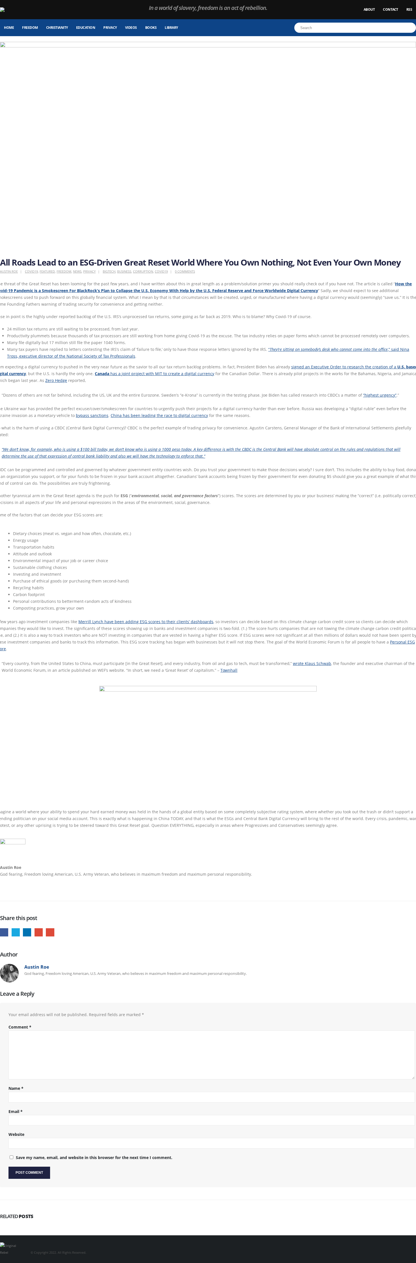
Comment (19, 1027)
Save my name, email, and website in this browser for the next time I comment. (94, 1157)
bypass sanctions (92, 415)
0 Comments (185, 271)
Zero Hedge (56, 380)
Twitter (16, 932)
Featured (47, 271)
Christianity (57, 27)
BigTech (109, 271)
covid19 (161, 271)
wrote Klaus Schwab (312, 663)
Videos (131, 27)
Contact (390, 9)
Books (151, 27)
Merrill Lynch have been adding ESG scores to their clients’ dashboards (145, 621)
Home (9, 27)
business (124, 271)
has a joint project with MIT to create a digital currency (154, 373)
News (77, 271)
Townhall (228, 670)
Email (50, 932)
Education (85, 27)
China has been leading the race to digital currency (159, 415)
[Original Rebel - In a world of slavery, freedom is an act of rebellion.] (16, 9)
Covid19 (31, 271)
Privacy (110, 27)
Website (16, 1134)
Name (15, 1088)
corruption (143, 271)
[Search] (411, 27)
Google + (39, 932)
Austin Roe (9, 271)
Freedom (30, 27)
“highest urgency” (379, 395)
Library (171, 27)
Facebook (4, 932)
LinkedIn (27, 932)
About (369, 9)
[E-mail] (3, 888)
